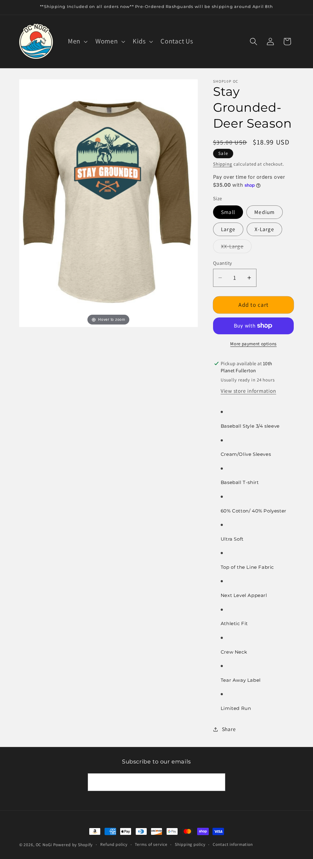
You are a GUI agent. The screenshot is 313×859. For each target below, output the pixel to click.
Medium (264, 212)
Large (228, 229)
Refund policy (113, 844)
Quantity (222, 263)
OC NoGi (44, 844)
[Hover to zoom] (108, 202)
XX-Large (236, 247)
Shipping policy (190, 844)
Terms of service (151, 844)
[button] (77, 41)
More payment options (253, 344)
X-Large (264, 229)
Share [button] (229, 729)
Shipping (222, 164)
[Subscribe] (216, 782)
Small (228, 212)
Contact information (233, 844)
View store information (248, 390)
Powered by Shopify (73, 844)
